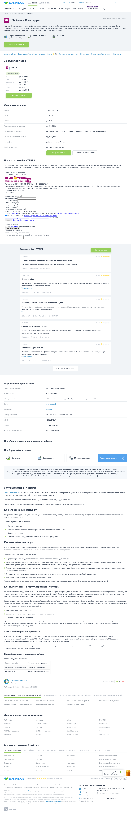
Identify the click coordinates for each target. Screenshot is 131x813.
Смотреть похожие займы (85, 152)
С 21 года (70, 759)
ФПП (100, 731)
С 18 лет (7, 770)
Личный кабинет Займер (45, 701)
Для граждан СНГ (42, 766)
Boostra (38, 734)
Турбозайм (8, 723)
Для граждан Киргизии (107, 759)
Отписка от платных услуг (69, 54)
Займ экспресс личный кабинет (16, 701)
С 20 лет (39, 759)
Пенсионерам (9, 759)
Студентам (8, 763)
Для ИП (70, 770)
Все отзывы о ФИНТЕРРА (65, 368)
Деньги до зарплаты (14, 69)
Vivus (69, 720)
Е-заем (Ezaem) (41, 723)
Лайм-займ (8, 720)
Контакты (117, 54)
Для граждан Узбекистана (108, 766)
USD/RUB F (66, 3)
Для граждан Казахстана (108, 756)
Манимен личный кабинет (45, 704)
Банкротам (71, 766)
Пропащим (71, 763)
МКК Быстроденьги (11, 731)
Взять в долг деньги (11, 493)
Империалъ (103, 723)
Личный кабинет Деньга (76, 704)
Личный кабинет (38, 54)
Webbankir (39, 727)
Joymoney (39, 720)
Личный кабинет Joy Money (109, 701)
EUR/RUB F (81, 3)
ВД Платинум (104, 734)
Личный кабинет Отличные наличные (18, 704)
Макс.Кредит (72, 723)
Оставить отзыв (101, 250)
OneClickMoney (73, 731)
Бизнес (6, 766)
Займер (7, 727)
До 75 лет (39, 770)
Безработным (9, 756)
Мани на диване (105, 727)
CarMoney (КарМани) (43, 731)
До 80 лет (71, 756)
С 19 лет (39, 756)
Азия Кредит (72, 727)
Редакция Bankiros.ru (19, 680)
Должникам (40, 763)
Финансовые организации (17, 13)
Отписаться (111, 798)
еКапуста (7, 734)
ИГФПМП (102, 720)
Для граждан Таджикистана (109, 763)
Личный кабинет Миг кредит (78, 701)
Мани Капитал (72, 734)
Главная (6, 13)
